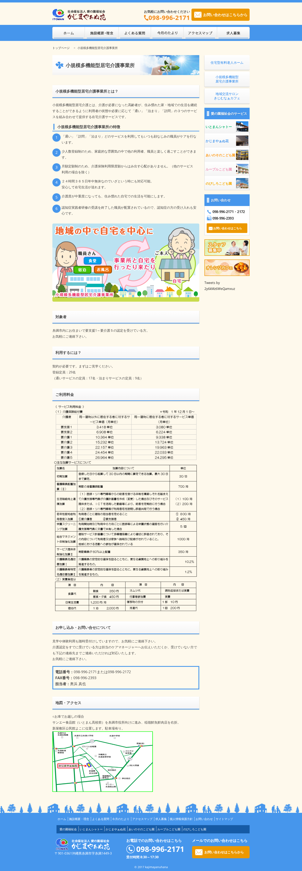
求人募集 (161, 819)
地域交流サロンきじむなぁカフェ (227, 96)
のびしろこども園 (194, 829)
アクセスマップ (142, 819)
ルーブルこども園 (168, 829)
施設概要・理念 (79, 819)
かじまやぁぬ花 (116, 829)
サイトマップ (224, 819)
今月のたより (120, 819)
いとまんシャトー (91, 829)
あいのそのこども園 (141, 829)
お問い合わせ (204, 819)
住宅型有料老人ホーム (227, 62)
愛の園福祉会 (68, 829)
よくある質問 (100, 819)
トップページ (61, 48)
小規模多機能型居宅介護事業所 (227, 79)
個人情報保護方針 (181, 819)
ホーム (62, 819)
